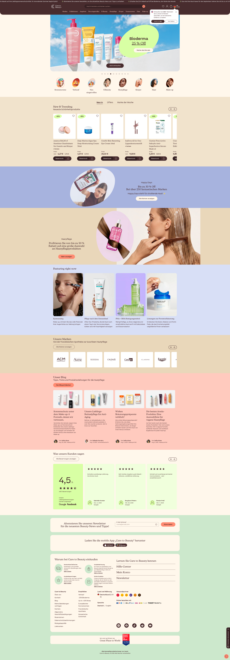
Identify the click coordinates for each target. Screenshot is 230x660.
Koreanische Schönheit (82, 615)
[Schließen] (228, 628)
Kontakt (57, 598)
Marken (64, 11)
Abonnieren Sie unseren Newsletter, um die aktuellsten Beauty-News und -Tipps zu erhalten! (94, 1)
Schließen (176, 12)
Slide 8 (125, 74)
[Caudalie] (111, 359)
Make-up (145, 11)
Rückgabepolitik (60, 623)
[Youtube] (150, 625)
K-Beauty (104, 11)
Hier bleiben (171, 21)
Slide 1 (105, 74)
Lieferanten (59, 626)
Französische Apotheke (83, 610)
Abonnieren (168, 524)
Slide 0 (102, 74)
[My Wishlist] (163, 6)
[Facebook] (126, 625)
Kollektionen (74, 11)
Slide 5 (116, 74)
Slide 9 (128, 74)
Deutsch (100, 606)
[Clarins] (145, 359)
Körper (121, 11)
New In (100, 102)
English (108, 606)
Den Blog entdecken (63, 385)
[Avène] (78, 359)
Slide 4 (113, 74)
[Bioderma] (94, 359)
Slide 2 (108, 74)
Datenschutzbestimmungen (65, 620)
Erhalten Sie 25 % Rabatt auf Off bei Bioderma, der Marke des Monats (153, 1)
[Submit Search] (143, 6)
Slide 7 (122, 74)
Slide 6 (119, 74)
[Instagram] (118, 625)
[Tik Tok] (134, 625)
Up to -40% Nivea (84, 601)
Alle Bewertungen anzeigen (66, 459)
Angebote (83, 11)
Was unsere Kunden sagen (68, 454)
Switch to (158, 21)
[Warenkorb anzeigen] (171, 6)
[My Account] (167, 6)
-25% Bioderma (83, 598)
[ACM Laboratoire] (61, 359)
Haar (138, 11)
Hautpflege (113, 11)
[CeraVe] (128, 359)
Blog (56, 601)
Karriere (57, 609)
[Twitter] (142, 625)
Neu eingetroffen (93, 11)
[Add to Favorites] (73, 115)
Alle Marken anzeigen (146, 199)
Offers (110, 102)
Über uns (58, 595)
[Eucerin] (162, 359)
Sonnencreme (130, 11)
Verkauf (81, 595)
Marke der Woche (125, 102)
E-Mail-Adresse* (121, 522)
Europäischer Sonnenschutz (83, 605)
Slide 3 (111, 74)
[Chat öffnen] (226, 656)
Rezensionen (59, 617)
